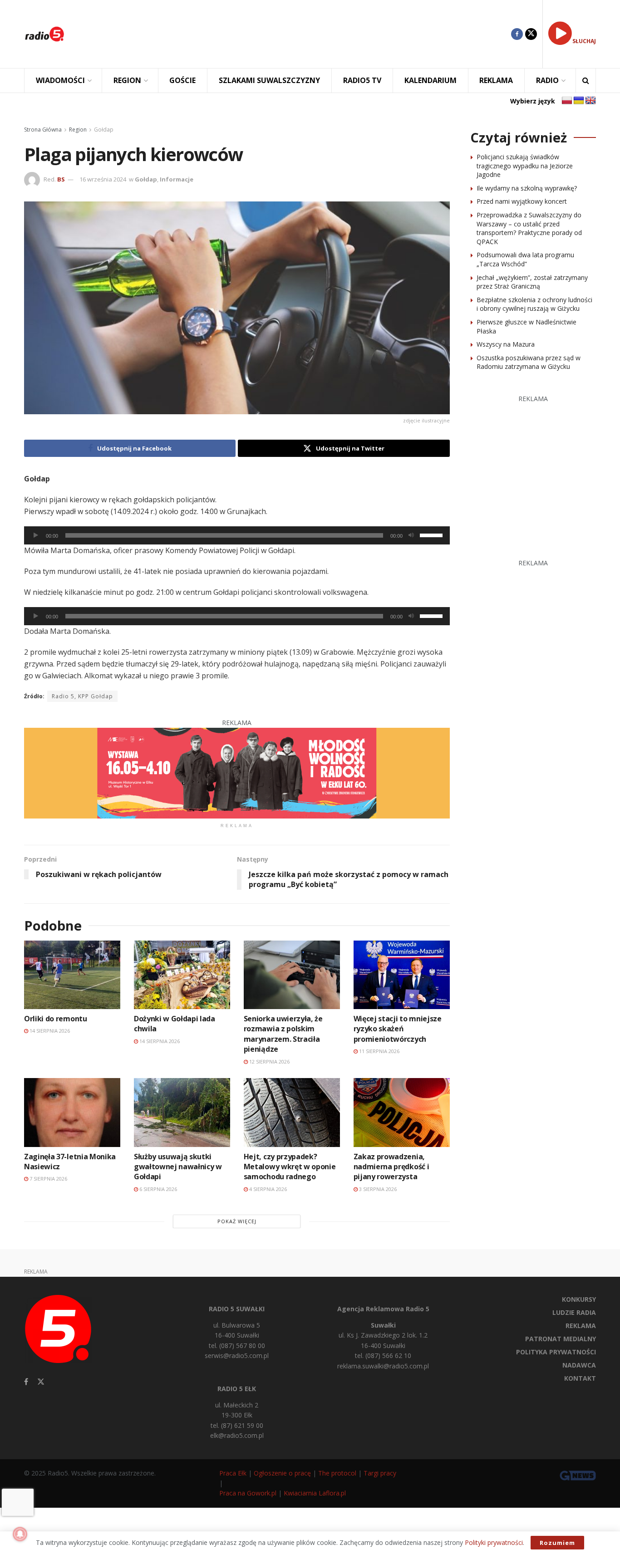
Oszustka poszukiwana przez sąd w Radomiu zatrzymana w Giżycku (529, 362)
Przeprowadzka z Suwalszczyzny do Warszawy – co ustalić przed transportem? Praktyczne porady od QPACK (529, 228)
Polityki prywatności (494, 1542)
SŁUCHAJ (584, 41)
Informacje (176, 179)
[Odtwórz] (35, 535)
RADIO (547, 80)
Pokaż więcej (236, 1221)
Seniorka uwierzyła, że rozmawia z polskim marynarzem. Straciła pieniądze (283, 1034)
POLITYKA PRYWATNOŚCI (556, 1352)
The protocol (337, 1473)
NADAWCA (579, 1365)
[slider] (432, 534)
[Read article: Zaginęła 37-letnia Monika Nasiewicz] (72, 1112)
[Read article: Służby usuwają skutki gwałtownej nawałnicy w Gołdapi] (182, 1112)
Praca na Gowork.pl (247, 1493)
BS (61, 179)
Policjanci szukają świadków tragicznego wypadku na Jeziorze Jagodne (525, 165)
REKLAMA (496, 80)
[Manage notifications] (20, 1534)
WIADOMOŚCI (60, 80)
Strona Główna (43, 129)
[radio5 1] (237, 772)
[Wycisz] (411, 535)
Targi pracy (380, 1473)
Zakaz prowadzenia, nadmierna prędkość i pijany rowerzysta (391, 1167)
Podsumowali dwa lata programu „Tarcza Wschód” (525, 259)
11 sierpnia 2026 (378, 1051)
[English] (590, 100)
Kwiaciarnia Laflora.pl (315, 1493)
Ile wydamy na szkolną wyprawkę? (527, 188)
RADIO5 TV (362, 80)
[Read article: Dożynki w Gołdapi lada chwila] (182, 975)
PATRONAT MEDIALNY (560, 1338)
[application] (237, 535)
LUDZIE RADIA (574, 1312)
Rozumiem (557, 1543)
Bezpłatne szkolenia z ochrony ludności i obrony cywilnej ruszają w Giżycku (534, 304)
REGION (127, 80)
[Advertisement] (294, 34)
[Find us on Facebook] (517, 34)
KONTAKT (580, 1378)
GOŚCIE (182, 80)
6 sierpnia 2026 (157, 1189)
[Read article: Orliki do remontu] (72, 975)
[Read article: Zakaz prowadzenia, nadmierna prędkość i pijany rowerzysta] (402, 1112)
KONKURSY (579, 1299)
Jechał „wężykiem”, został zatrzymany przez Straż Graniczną (532, 282)
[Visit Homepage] (44, 34)
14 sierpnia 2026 (49, 1030)
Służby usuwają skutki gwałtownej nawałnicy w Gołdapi (178, 1167)
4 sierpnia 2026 (267, 1189)
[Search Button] (585, 81)
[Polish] (566, 100)
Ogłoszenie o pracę (282, 1473)
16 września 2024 (102, 179)
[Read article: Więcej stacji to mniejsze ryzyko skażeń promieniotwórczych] (402, 975)
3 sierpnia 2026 (377, 1189)
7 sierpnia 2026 (47, 1178)
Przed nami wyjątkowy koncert (522, 201)
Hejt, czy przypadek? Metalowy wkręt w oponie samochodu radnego (290, 1167)
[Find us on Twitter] (531, 34)
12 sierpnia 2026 (269, 1061)
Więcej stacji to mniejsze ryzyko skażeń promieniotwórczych (398, 1029)
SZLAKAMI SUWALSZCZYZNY (269, 80)
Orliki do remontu (55, 1019)
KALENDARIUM (430, 80)
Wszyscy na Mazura (506, 344)
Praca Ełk (232, 1473)
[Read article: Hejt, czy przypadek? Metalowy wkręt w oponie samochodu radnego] (292, 1112)
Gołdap (103, 129)
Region (78, 129)
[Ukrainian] (578, 100)
